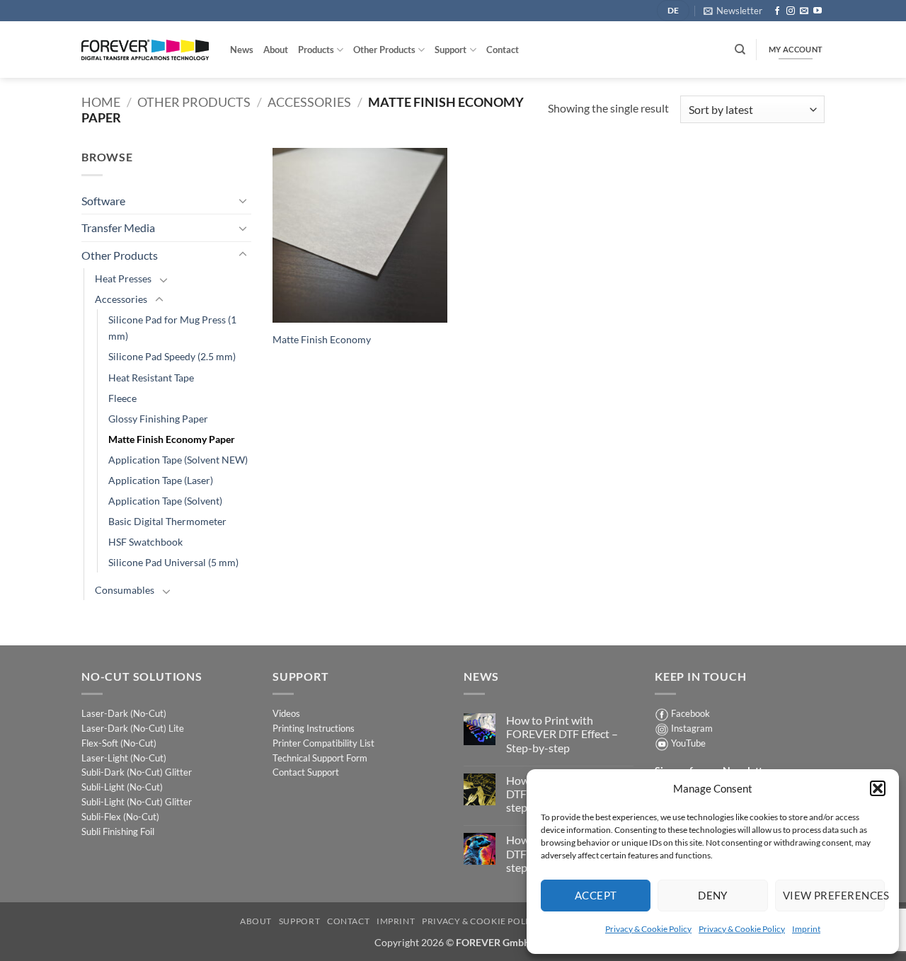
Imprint (806, 928)
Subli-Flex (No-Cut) (120, 816)
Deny (713, 895)
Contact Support (306, 772)
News (241, 49)
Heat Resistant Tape (151, 378)
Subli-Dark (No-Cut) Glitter (136, 772)
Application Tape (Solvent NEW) (178, 460)
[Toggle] (242, 200)
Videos (286, 713)
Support (450, 49)
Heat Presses (123, 278)
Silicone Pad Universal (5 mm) (173, 562)
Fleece (122, 398)
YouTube (688, 743)
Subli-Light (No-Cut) (122, 787)
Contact (502, 49)
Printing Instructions (314, 728)
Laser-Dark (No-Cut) (123, 713)
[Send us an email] (804, 11)
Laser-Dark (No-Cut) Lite (132, 728)
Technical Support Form (320, 758)
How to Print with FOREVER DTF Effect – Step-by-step (562, 733)
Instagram (692, 728)
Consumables (124, 590)
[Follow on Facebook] (777, 11)
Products (316, 49)
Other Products (384, 49)
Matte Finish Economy (322, 339)
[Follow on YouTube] (817, 11)
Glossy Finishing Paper (158, 419)
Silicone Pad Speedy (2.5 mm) (172, 356)
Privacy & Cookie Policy (648, 928)
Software (103, 200)
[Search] (740, 49)
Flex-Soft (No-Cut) (118, 743)
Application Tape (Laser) (160, 480)
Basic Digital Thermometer (167, 521)
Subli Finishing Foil (117, 831)
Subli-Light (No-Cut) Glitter (136, 801)
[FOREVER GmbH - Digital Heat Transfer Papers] (145, 50)
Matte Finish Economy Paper (171, 439)
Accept (596, 895)
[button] (878, 788)
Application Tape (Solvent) (165, 501)
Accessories (309, 102)
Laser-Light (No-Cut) (123, 758)
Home (100, 102)
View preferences (834, 895)
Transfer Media (118, 227)
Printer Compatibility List (323, 743)
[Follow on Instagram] (790, 11)
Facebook (690, 713)
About (275, 49)
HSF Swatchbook (145, 542)
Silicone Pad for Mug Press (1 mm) (172, 327)
